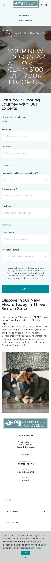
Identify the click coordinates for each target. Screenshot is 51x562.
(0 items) (46, 5)
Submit (25, 289)
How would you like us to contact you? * (20, 173)
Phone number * (9, 189)
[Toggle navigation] (3, 5)
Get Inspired (13, 511)
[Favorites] (41, 5)
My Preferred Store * (11, 250)
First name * (7, 129)
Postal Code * (8, 233)
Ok (25, 552)
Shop (9, 500)
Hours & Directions (25, 447)
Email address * (9, 206)
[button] (25, 179)
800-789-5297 (25, 20)
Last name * (7, 147)
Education (12, 523)
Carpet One (7, 30)
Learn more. (35, 548)
